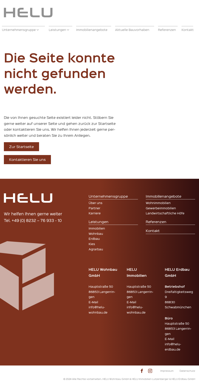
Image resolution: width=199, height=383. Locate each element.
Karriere (95, 213)
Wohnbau (96, 233)
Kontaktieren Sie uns (27, 159)
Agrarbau (96, 249)
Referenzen (156, 221)
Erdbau (94, 239)
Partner (94, 208)
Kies (92, 244)
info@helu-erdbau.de (173, 346)
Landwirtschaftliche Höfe (165, 213)
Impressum (167, 370)
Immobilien (97, 228)
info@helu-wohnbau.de (98, 309)
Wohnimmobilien (158, 203)
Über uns (95, 203)
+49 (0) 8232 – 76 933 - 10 (37, 220)
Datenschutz (187, 370)
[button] (23, 29)
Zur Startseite (21, 146)
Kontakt (153, 230)
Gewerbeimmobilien (161, 208)
